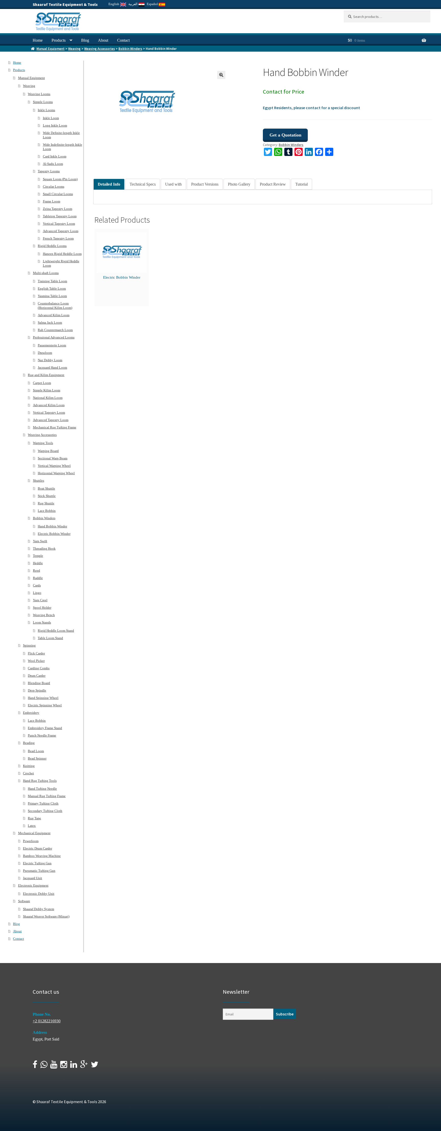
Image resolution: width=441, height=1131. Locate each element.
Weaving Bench (44, 615)
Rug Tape (34, 818)
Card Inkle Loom (54, 156)
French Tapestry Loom (58, 238)
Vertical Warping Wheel (54, 466)
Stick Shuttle (47, 496)
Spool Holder (42, 607)
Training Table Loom (52, 281)
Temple (38, 556)
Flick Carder (36, 653)
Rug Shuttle (46, 503)
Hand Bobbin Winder (52, 526)
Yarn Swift (40, 541)
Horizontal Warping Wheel (56, 473)
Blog (85, 40)
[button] (221, 75)
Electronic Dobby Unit (38, 894)
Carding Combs (39, 668)
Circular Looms (53, 186)
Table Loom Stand (50, 638)
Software (24, 901)
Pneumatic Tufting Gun (39, 871)
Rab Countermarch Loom (55, 330)
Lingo (37, 593)
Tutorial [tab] (301, 184)
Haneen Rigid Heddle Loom (62, 254)
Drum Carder (36, 675)
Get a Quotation (285, 135)
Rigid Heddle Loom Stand (56, 630)
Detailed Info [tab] (109, 184)
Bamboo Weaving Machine (42, 856)
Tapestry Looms (49, 171)
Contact (123, 40)
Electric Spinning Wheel (45, 705)
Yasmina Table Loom (52, 296)
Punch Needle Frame (42, 735)
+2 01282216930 (46, 1021)
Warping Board (48, 451)
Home (38, 40)
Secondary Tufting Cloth (45, 811)
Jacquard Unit (32, 878)
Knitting (29, 766)
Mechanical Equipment (34, 833)
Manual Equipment (50, 49)
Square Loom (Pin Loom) (60, 179)
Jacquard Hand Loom (52, 367)
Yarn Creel (40, 600)
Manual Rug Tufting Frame (47, 796)
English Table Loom (52, 288)
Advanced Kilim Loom (53, 315)
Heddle (38, 563)
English (114, 4)
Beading (29, 743)
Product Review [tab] (273, 184)
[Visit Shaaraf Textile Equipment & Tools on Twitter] (95, 1066)
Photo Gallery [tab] (239, 184)
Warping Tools (43, 443)
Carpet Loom (42, 383)
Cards (37, 585)
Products (59, 40)
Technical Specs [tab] (143, 184)
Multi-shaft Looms (46, 273)
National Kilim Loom (48, 398)
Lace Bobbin (47, 511)
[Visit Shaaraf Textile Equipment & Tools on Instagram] (63, 1066)
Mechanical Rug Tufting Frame (54, 427)
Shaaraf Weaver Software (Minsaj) (46, 916)
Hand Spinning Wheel (43, 698)
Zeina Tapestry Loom (57, 209)
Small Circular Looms (58, 194)
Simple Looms (43, 102)
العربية (133, 4)
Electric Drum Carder (37, 848)
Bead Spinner (37, 758)
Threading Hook (44, 548)
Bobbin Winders (130, 49)
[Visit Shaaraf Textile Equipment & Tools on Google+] (84, 1066)
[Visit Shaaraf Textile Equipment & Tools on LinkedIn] (73, 1066)
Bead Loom (36, 751)
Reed (36, 570)
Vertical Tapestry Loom (59, 223)
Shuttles (38, 480)
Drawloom (45, 353)
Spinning (29, 645)
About (103, 40)
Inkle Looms (46, 110)
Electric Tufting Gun (37, 863)
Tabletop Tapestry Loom (60, 216)
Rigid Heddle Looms (52, 246)
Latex (32, 826)
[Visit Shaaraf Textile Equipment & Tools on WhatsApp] (43, 1066)
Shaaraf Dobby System (38, 909)
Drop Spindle (37, 690)
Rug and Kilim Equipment (46, 375)
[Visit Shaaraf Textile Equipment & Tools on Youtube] (53, 1066)
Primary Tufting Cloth (43, 803)
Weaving (74, 49)
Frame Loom (51, 201)
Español (153, 4)
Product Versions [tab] (204, 184)
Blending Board (39, 683)
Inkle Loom (51, 118)
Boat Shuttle (46, 488)
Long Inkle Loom (55, 125)
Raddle (38, 578)
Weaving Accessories (99, 49)
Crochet (28, 773)
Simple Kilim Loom (46, 390)
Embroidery (31, 713)
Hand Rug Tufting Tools (40, 781)
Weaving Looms (39, 94)
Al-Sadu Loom (53, 164)
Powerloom (31, 841)
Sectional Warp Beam (52, 458)
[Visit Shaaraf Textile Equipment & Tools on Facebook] (35, 1066)
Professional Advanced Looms (54, 337)
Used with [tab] (173, 184)
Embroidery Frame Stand (45, 728)
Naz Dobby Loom (50, 360)
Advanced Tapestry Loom (60, 231)
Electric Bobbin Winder (121, 277)
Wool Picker (36, 661)
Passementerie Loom (52, 345)
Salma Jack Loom (50, 322)
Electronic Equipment (33, 885)
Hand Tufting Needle (42, 788)
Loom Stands (42, 622)
